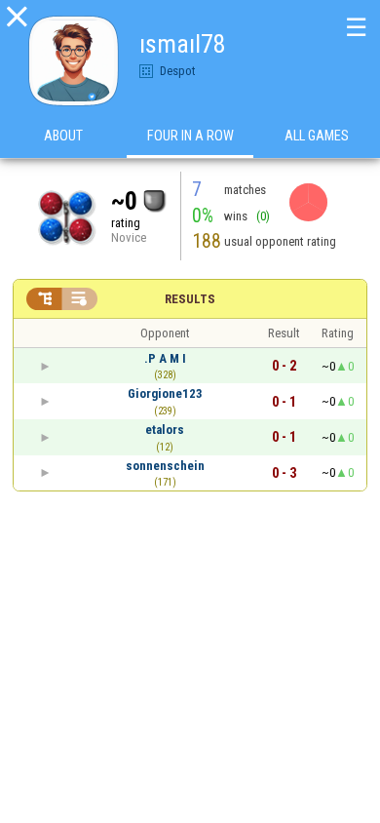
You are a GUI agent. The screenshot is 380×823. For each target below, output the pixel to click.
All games (317, 135)
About (63, 135)
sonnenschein (165, 465)
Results (190, 299)
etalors (164, 429)
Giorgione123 (165, 393)
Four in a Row (190, 135)
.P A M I (165, 358)
